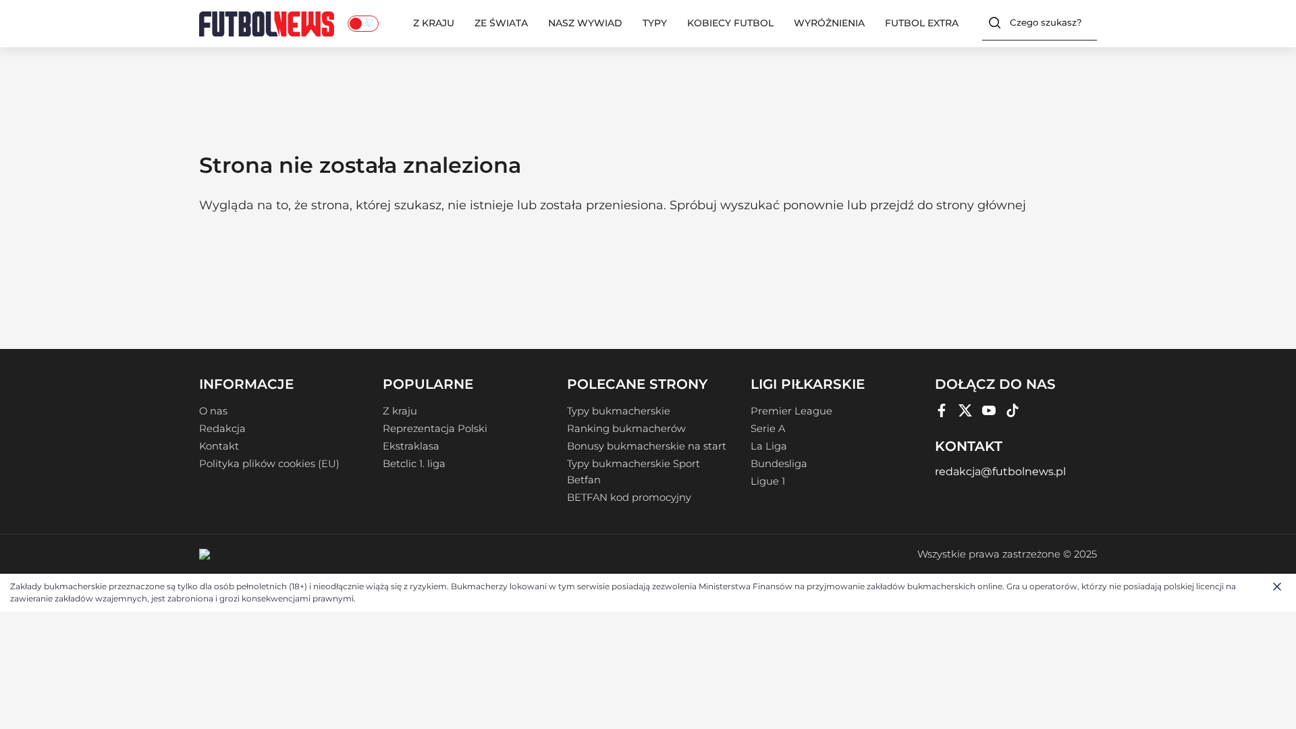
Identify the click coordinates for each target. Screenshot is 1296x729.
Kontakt (219, 446)
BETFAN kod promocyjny (629, 497)
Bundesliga (779, 464)
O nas (213, 411)
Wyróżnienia (829, 23)
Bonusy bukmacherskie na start (646, 446)
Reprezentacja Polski (435, 429)
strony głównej (981, 205)
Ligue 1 (768, 481)
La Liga (769, 446)
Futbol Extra (922, 23)
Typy (655, 23)
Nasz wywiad (585, 23)
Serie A (768, 429)
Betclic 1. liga (414, 464)
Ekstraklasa (411, 446)
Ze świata (501, 23)
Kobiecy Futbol (730, 23)
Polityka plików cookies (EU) (269, 464)
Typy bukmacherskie (618, 411)
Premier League (791, 411)
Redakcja (222, 429)
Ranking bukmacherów (626, 429)
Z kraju (433, 23)
